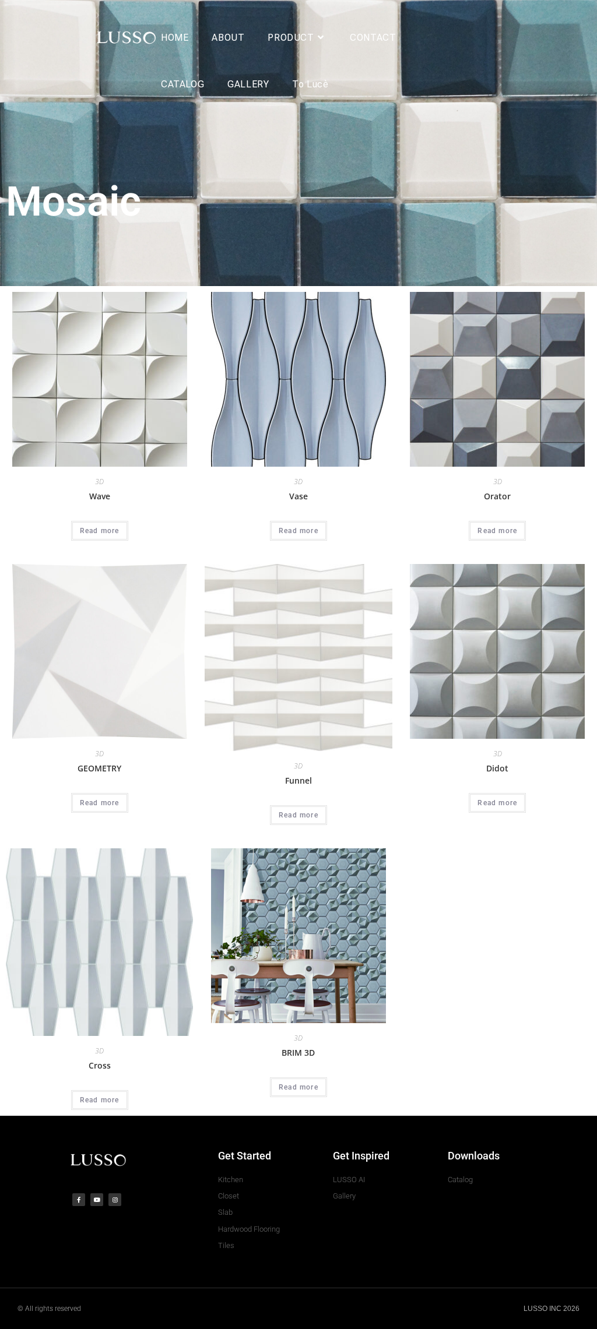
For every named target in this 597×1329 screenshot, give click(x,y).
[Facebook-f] (78, 1199)
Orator (497, 496)
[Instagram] (114, 1199)
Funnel (298, 780)
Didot (497, 768)
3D (99, 482)
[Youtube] (96, 1199)
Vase (298, 496)
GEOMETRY (99, 768)
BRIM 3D (298, 1052)
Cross (100, 1065)
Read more (100, 531)
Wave (99, 496)
